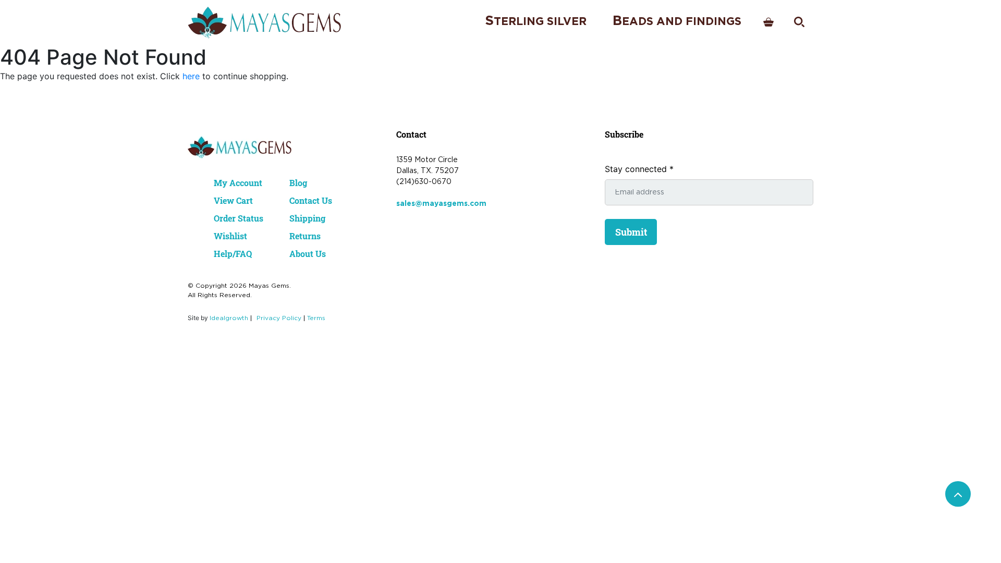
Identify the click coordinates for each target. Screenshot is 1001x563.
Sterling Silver (536, 21)
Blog (298, 182)
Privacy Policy (279, 318)
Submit (631, 232)
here (191, 76)
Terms (316, 318)
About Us (307, 253)
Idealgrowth (229, 318)
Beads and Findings (677, 21)
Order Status (238, 218)
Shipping (307, 218)
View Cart (233, 200)
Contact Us (310, 200)
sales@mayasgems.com (441, 204)
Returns (305, 235)
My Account (238, 182)
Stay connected (639, 169)
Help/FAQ (233, 253)
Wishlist (230, 235)
